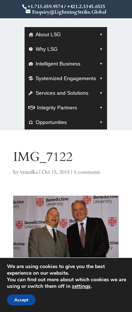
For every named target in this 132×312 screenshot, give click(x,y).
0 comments (87, 172)
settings (81, 286)
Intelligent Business (58, 64)
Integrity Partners (57, 107)
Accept (21, 300)
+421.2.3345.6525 (86, 6)
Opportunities (51, 122)
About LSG (48, 34)
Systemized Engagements (66, 78)
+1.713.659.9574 (45, 6)
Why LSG (47, 49)
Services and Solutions (62, 93)
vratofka (29, 172)
